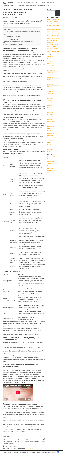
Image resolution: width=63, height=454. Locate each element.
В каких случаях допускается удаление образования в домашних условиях (22, 31)
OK (57, 452)
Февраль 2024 (51, 114)
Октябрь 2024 (50, 98)
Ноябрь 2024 (50, 96)
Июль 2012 (50, 151)
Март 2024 (50, 112)
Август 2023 (50, 123)
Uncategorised (8, 436)
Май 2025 (49, 82)
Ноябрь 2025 (50, 75)
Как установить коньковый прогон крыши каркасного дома (53, 21)
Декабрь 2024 (50, 93)
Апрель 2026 (50, 65)
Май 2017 (49, 144)
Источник (5, 433)
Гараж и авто (20, 5)
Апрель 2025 (50, 84)
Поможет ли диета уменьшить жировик (13, 44)
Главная (19, 2)
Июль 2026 (50, 58)
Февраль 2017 (51, 149)
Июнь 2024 (50, 105)
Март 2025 (50, 86)
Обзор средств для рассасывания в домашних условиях (17, 34)
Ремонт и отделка (40, 2)
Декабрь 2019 (50, 133)
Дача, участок (51, 2)
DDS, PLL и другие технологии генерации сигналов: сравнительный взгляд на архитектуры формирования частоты (53, 48)
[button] (38, 29)
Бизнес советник (31, 5)
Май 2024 (49, 107)
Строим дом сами (28, 2)
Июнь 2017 (50, 142)
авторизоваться (29, 448)
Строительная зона (8, 3)
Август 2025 (50, 77)
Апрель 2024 (50, 110)
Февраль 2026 (51, 70)
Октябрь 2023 (50, 121)
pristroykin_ (12, 17)
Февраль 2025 (51, 89)
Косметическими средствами (13, 36)
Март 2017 (50, 147)
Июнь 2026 (50, 61)
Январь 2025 (50, 91)
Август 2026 (50, 56)
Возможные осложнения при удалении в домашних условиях (18, 42)
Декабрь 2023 (50, 119)
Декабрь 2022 (50, 126)
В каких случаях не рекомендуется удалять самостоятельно (18, 41)
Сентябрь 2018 (51, 137)
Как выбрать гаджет (43, 5)
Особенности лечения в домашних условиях (14, 33)
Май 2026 (49, 63)
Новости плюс (51, 168)
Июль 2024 (50, 103)
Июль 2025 (50, 79)
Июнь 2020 (50, 128)
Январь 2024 (50, 116)
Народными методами (12, 37)
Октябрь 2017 (50, 140)
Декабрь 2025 (50, 72)
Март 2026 (50, 68)
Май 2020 (49, 130)
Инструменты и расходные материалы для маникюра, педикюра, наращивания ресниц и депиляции (53, 38)
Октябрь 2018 (50, 135)
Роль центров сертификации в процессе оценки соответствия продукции (53, 31)
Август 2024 (50, 100)
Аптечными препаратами (12, 39)
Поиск (49, 9)
